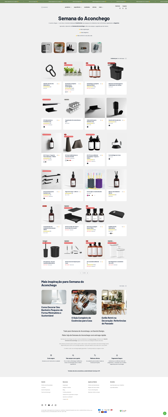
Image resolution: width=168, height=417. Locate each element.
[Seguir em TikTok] (52, 405)
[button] (46, 86)
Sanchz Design (92, 339)
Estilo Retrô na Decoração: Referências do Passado (114, 320)
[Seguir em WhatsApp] (56, 405)
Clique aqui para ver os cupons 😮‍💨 (43, 1)
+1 (72, 160)
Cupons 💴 (65, 399)
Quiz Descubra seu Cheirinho (117, 385)
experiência (77, 7)
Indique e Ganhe (67, 387)
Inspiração (65, 385)
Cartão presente (67, 392)
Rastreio (117, 6)
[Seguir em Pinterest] (45, 405)
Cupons (125, 6)
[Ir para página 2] (87, 273)
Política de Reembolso (93, 385)
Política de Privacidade (46, 385)
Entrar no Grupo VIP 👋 (21, 1)
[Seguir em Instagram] (42, 405)
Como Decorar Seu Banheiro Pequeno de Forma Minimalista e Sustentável (52, 311)
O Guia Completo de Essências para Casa (82, 319)
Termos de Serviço (45, 392)
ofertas (94, 7)
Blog (64, 389)
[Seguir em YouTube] (49, 405)
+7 (94, 195)
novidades (87, 7)
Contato (43, 387)
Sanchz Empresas (45, 389)
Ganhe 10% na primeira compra (70, 394)
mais (100, 7)
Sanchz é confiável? (68, 397)
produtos (67, 7)
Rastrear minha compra (94, 392)
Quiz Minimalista (114, 387)
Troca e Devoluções (93, 389)
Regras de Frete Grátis (93, 387)
